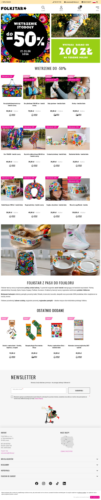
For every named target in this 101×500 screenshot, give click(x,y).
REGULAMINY (5, 465)
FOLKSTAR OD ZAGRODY (8, 476)
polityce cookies (82, 492)
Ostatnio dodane (50, 310)
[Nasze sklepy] (67, 448)
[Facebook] (36, 484)
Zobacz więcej (39, 398)
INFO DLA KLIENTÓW (7, 459)
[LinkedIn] (64, 484)
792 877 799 (57, 2)
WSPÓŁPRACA (5, 471)
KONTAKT (4, 433)
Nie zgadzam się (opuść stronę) (81, 497)
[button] (43, 9)
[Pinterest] (50, 484)
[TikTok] (57, 484)
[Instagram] (43, 484)
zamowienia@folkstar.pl (72, 2)
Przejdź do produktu (12, 96)
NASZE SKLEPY (87, 2)
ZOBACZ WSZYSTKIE (66, 451)
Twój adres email (17, 389)
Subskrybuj (79, 390)
